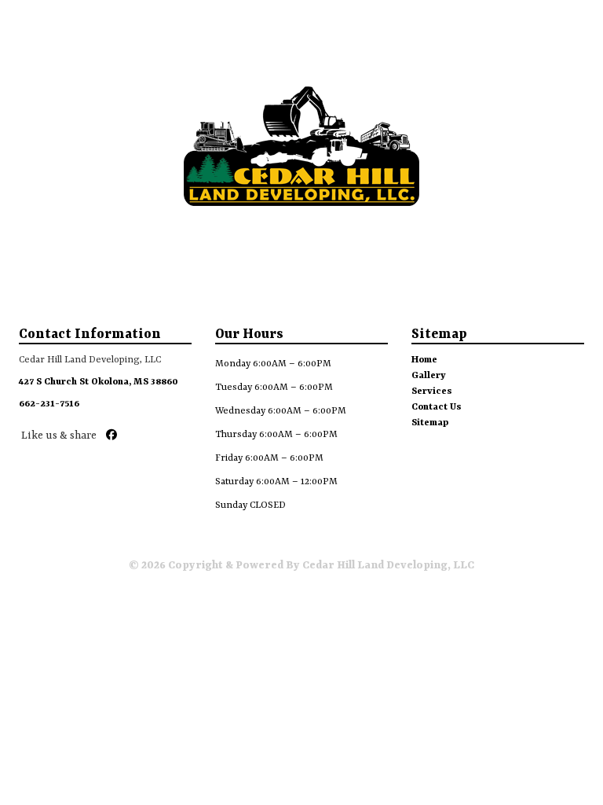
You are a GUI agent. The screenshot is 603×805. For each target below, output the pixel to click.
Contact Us (436, 407)
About (99, 59)
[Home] (19, 20)
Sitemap (429, 422)
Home (424, 360)
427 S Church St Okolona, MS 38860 (98, 382)
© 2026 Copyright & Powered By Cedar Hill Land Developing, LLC (301, 565)
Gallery (303, 59)
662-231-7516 (49, 404)
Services (431, 391)
